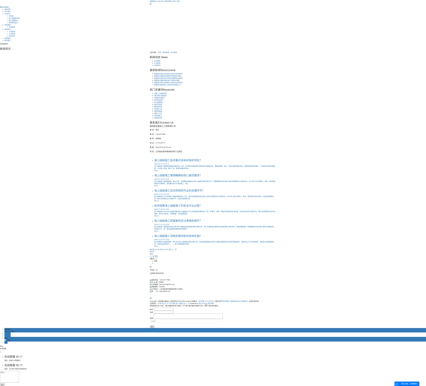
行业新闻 (12, 33)
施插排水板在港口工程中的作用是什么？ (168, 85)
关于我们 (7, 11)
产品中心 (7, 14)
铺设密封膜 (158, 111)
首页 (159, 52)
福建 (180, 303)
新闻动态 (7, 29)
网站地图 (168, 1)
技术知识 (12, 36)
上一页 (174, 249)
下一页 (152, 256)
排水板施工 (158, 115)
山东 (184, 303)
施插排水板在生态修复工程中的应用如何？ (169, 74)
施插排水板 (158, 118)
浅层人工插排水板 (160, 93)
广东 (187, 303)
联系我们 (7, 40)
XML (178, 1)
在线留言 (7, 38)
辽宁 (166, 303)
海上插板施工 (13, 20)
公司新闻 (12, 31)
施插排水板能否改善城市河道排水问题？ (168, 76)
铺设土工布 (158, 113)
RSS (174, 1)
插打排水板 (158, 104)
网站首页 (7, 9)
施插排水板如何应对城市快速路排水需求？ (169, 78)
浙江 (177, 303)
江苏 (170, 303)
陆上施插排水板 (14, 18)
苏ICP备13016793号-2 (206, 301)
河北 (163, 303)
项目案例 (7, 25)
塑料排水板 (158, 106)
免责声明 (211, 303)
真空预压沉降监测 (160, 95)
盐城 (173, 303)
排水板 (11, 16)
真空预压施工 (13, 22)
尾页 (156, 256)
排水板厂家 (158, 109)
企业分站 (160, 1)
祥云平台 (202, 303)
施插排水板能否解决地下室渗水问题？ (167, 80)
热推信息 (153, 1)
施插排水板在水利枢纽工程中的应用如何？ (169, 82)
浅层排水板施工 (159, 98)
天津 (159, 303)
